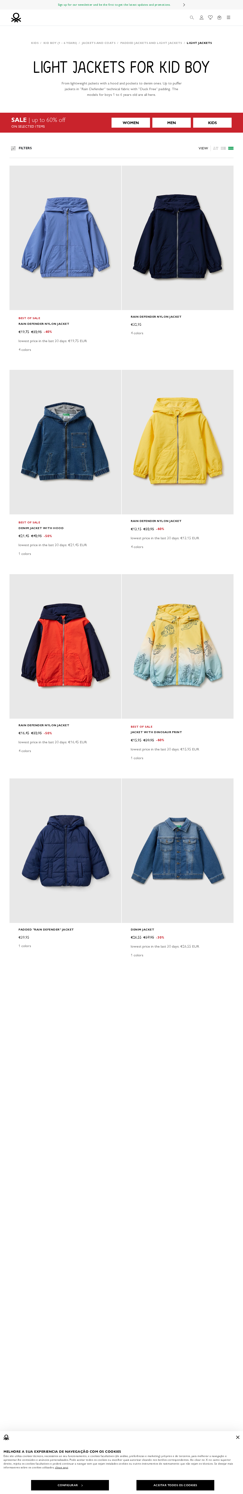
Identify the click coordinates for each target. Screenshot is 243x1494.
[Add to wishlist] (17, 171)
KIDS (212, 123)
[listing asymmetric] (215, 148)
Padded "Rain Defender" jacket (46, 929)
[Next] (184, 5)
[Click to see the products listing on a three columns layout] (231, 148)
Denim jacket (142, 929)
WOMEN (131, 123)
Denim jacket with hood (41, 528)
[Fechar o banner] (237, 1437)
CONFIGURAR (68, 1485)
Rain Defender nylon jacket (44, 324)
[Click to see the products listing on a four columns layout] (223, 148)
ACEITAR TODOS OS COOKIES (175, 1485)
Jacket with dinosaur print (156, 732)
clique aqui (61, 1467)
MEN (171, 123)
